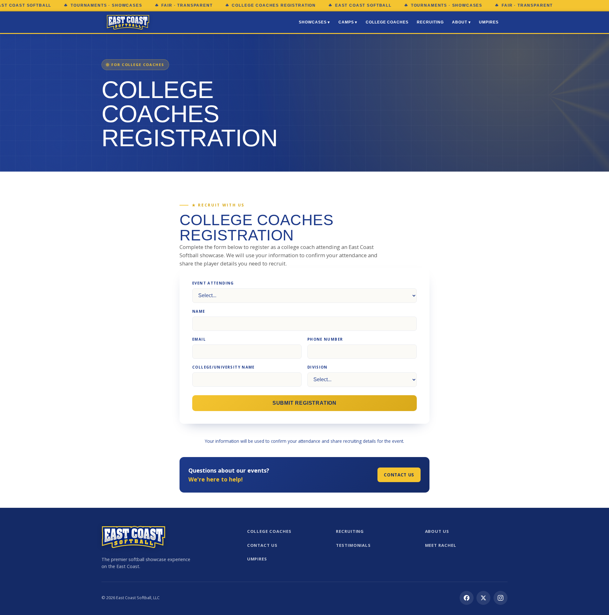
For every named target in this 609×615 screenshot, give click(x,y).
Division (317, 367)
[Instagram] (501, 598)
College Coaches (387, 22)
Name (198, 311)
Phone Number (325, 339)
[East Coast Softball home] (128, 22)
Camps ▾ (347, 22)
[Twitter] (483, 598)
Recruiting (430, 22)
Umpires (489, 22)
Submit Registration (304, 403)
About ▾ (461, 22)
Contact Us (399, 475)
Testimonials (353, 545)
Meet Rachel (440, 545)
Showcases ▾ (314, 22)
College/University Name (223, 367)
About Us (437, 531)
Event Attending (213, 283)
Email (199, 339)
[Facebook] (467, 598)
